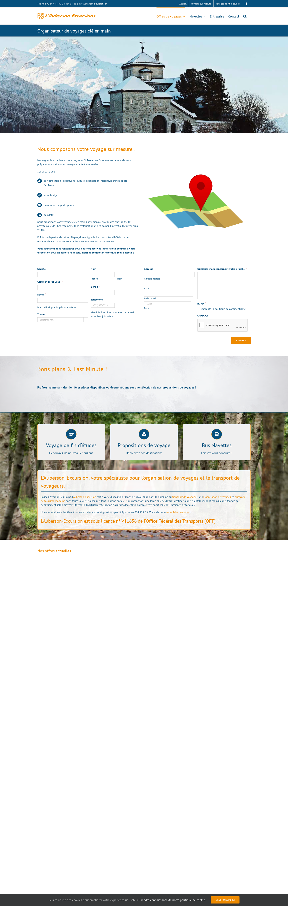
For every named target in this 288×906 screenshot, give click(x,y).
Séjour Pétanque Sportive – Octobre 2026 (64, 701)
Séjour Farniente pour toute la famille (170, 624)
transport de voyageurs (185, 496)
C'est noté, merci (225, 899)
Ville (146, 288)
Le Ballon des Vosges (50, 857)
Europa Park (153, 701)
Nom (119, 278)
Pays (146, 308)
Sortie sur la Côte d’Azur (52, 624)
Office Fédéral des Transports (174, 521)
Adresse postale (152, 278)
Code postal (150, 298)
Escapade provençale (50, 880)
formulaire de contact (178, 512)
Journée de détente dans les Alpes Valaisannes (175, 880)
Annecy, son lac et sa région (164, 857)
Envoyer (241, 340)
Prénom (95, 278)
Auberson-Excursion (84, 496)
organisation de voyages (217, 496)
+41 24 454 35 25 (67, 3)
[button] (244, 16)
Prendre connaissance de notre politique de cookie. (173, 900)
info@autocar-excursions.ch (93, 3)
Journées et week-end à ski (54, 779)
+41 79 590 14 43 (46, 3)
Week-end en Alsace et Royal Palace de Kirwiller (176, 779)
